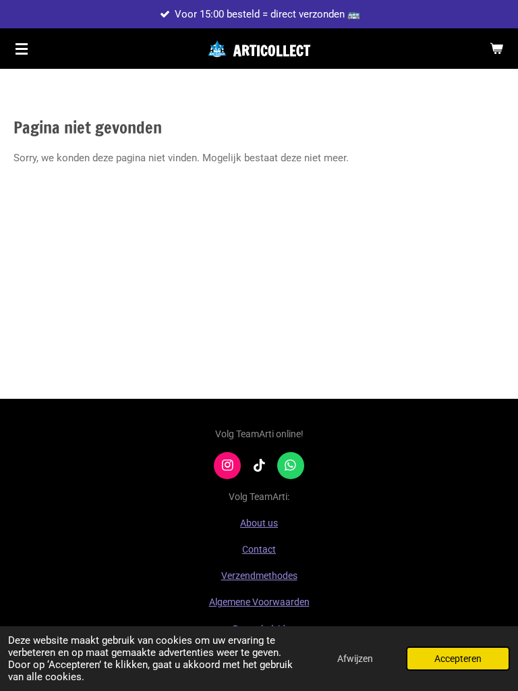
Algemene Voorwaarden (259, 602)
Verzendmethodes (259, 575)
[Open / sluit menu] (21, 48)
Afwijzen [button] (355, 658)
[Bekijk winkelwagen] (496, 48)
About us (259, 523)
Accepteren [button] (458, 658)
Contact (259, 549)
